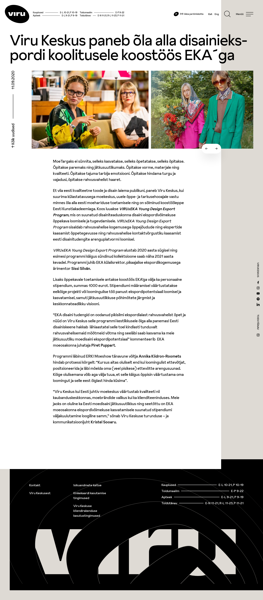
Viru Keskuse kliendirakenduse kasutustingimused (86, 511)
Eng (217, 14)
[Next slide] (216, 149)
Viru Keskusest (40, 493)
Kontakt (34, 485)
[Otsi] (227, 14)
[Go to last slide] (206, 149)
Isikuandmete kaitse (87, 485)
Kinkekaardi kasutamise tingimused (89, 495)
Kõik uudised (13, 134)
